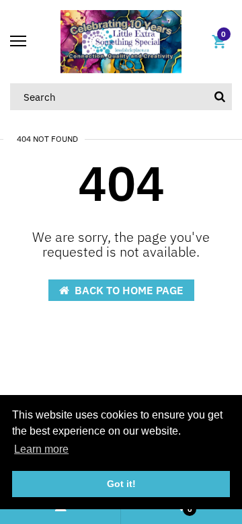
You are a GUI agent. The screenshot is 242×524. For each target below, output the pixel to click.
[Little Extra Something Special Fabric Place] (121, 40)
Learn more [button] (41, 449)
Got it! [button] (121, 483)
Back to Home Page (129, 290)
